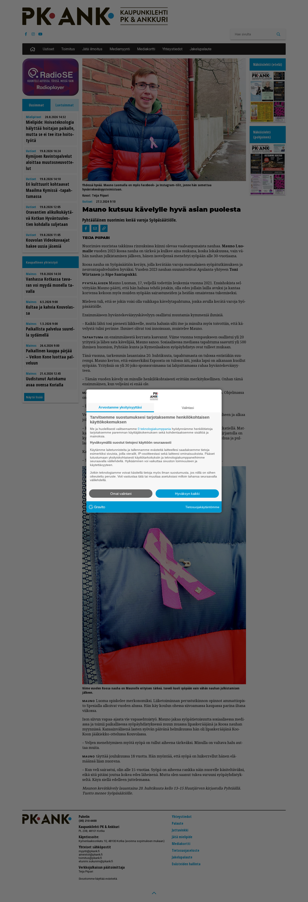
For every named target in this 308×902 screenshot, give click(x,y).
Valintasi (188, 407)
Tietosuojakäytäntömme (202, 507)
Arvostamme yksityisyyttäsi (120, 407)
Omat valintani (120, 494)
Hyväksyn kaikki (187, 494)
